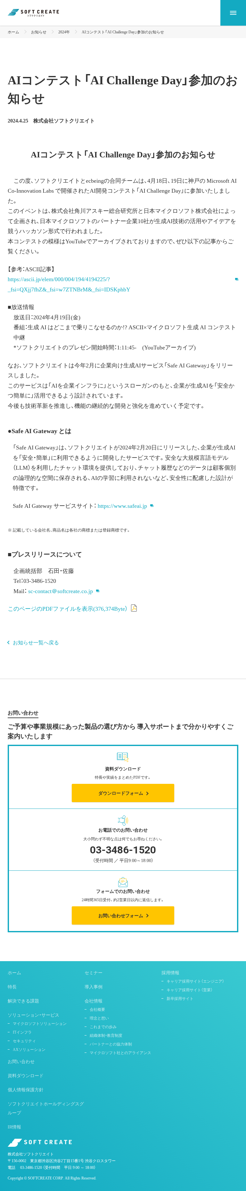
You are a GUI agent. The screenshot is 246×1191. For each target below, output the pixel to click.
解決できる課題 (23, 1000)
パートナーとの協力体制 (111, 1044)
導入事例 (93, 986)
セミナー (93, 972)
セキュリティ (24, 1041)
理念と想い (99, 1018)
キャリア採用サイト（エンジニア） (195, 981)
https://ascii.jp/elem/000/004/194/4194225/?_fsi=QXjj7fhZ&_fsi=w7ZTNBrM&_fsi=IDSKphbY (69, 283)
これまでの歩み (103, 1026)
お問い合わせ (21, 1061)
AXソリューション (29, 1049)
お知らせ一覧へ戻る (36, 642)
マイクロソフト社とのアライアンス (120, 1052)
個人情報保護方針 (26, 1089)
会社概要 (97, 1009)
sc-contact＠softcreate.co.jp (60, 590)
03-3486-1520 (31, 1167)
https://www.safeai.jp (122, 505)
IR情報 (14, 1126)
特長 (12, 986)
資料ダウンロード (26, 1075)
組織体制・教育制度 (106, 1035)
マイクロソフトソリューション (40, 1023)
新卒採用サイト (180, 998)
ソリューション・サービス (33, 1014)
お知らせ (38, 32)
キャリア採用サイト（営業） (190, 990)
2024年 (64, 32)
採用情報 (170, 972)
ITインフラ (22, 1032)
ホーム (13, 32)
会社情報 (93, 1000)
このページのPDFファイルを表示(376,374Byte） (68, 608)
